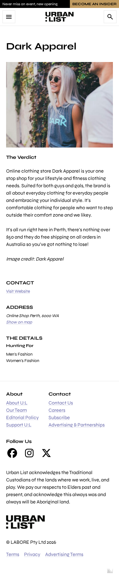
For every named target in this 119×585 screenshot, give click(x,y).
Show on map (19, 322)
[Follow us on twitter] (46, 453)
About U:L (16, 403)
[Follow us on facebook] (12, 453)
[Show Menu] (8, 16)
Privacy (32, 554)
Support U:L (18, 425)
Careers (57, 410)
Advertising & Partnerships (77, 425)
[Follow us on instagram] (29, 453)
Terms (12, 554)
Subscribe (59, 417)
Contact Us (61, 403)
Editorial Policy (22, 417)
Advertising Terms (64, 554)
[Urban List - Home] (59, 17)
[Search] (110, 16)
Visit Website (18, 291)
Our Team (16, 410)
